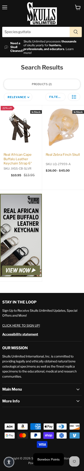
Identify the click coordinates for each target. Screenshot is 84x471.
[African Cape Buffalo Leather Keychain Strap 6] (21, 236)
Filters (55, 97)
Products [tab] (41, 84)
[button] (74, 97)
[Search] (76, 32)
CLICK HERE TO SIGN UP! (21, 325)
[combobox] (36, 32)
